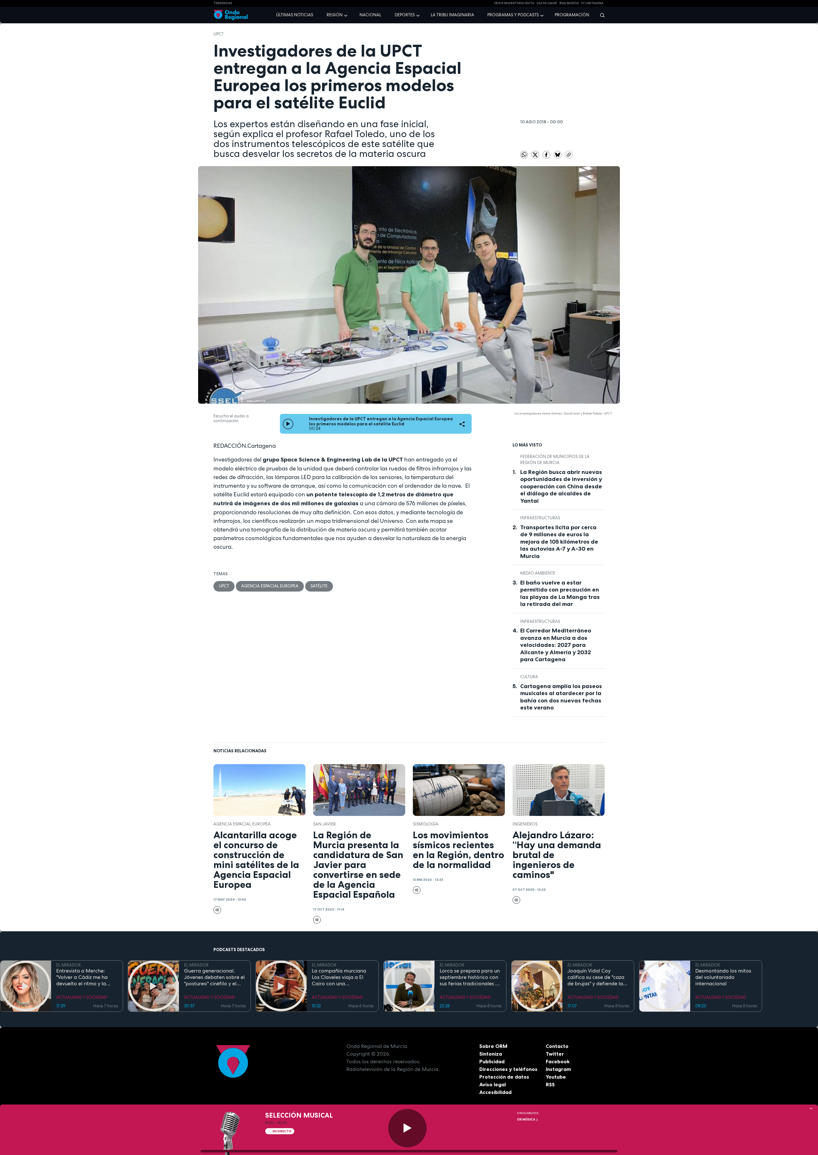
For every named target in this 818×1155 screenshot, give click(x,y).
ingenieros (525, 824)
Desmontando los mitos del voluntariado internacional (723, 977)
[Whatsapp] (524, 155)
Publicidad (492, 1061)
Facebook (558, 1061)
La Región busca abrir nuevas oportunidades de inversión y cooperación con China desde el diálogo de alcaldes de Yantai (561, 486)
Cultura (529, 676)
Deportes (405, 15)
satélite (319, 586)
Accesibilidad (495, 1092)
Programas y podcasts (513, 15)
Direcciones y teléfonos (508, 1069)
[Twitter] (535, 154)
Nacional (370, 15)
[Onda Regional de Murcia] (230, 15)
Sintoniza (490, 1053)
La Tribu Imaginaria (452, 15)
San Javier (324, 824)
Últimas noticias (294, 15)
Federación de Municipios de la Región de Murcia (555, 460)
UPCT (218, 34)
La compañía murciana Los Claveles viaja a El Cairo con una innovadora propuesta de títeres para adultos (342, 977)
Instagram (558, 1069)
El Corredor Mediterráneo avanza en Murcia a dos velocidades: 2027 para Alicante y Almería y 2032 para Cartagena (555, 645)
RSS (550, 1084)
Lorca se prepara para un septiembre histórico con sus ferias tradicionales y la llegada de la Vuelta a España (470, 977)
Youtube (556, 1077)
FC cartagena (592, 3)
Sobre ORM (493, 1046)
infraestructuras (540, 518)
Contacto (557, 1046)
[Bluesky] (558, 154)
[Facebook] (547, 154)
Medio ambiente (537, 573)
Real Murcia (569, 3)
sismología (425, 824)
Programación (572, 15)
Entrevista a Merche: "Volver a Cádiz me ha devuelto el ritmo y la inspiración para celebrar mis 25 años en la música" (86, 977)
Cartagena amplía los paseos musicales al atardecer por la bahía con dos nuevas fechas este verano (561, 697)
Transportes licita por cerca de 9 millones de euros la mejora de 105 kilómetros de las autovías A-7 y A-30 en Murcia (559, 542)
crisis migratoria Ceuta (514, 3)
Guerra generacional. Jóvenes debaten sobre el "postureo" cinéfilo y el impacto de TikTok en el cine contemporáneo (214, 977)
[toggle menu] (346, 15)
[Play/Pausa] (407, 1128)
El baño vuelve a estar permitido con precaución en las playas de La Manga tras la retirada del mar (560, 593)
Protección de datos (504, 1077)
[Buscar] (600, 15)
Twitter (555, 1053)
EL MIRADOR (68, 965)
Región (335, 15)
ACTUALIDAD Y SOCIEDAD (81, 997)
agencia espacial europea (269, 586)
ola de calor (546, 3)
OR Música (526, 1119)
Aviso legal (492, 1084)
